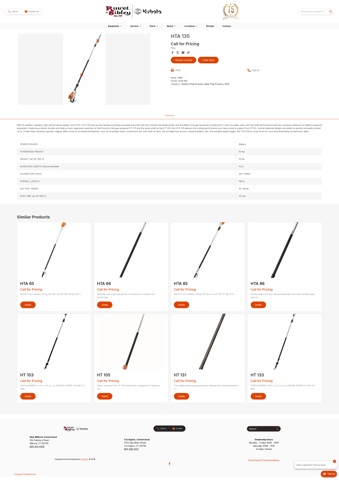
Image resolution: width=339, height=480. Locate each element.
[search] (331, 11)
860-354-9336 (37, 446)
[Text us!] (329, 474)
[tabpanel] (93, 69)
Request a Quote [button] (183, 60)
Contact (226, 26)
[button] (13, 11)
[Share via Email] (183, 52)
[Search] (277, 428)
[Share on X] (177, 52)
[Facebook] (169, 463)
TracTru (84, 459)
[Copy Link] (188, 52)
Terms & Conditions (270, 460)
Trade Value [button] (208, 60)
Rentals (210, 26)
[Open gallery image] (84, 69)
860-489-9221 (131, 449)
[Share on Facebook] (172, 52)
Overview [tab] (169, 115)
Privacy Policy (254, 460)
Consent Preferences (25, 474)
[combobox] (316, 11)
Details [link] (28, 305)
